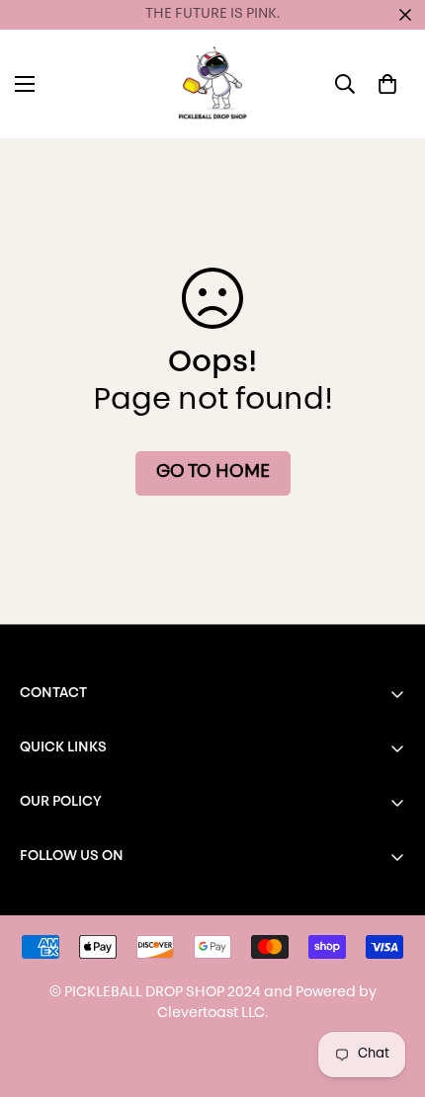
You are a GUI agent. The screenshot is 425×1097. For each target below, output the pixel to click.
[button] (387, 84)
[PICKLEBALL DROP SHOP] (212, 84)
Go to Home (213, 473)
